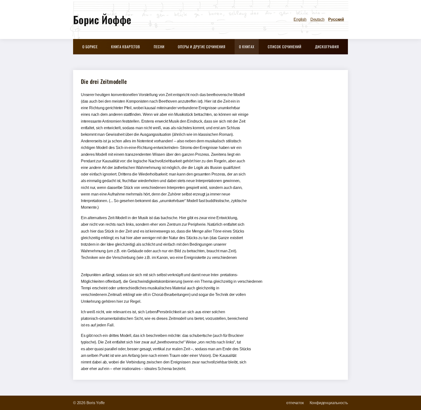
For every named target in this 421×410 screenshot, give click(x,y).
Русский (336, 19)
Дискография (327, 46)
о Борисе (90, 46)
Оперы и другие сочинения (201, 46)
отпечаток (295, 403)
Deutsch (317, 19)
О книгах (246, 46)
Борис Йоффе (102, 19)
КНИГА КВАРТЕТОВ (125, 46)
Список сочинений (284, 46)
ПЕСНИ (159, 46)
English (300, 19)
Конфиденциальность (329, 403)
